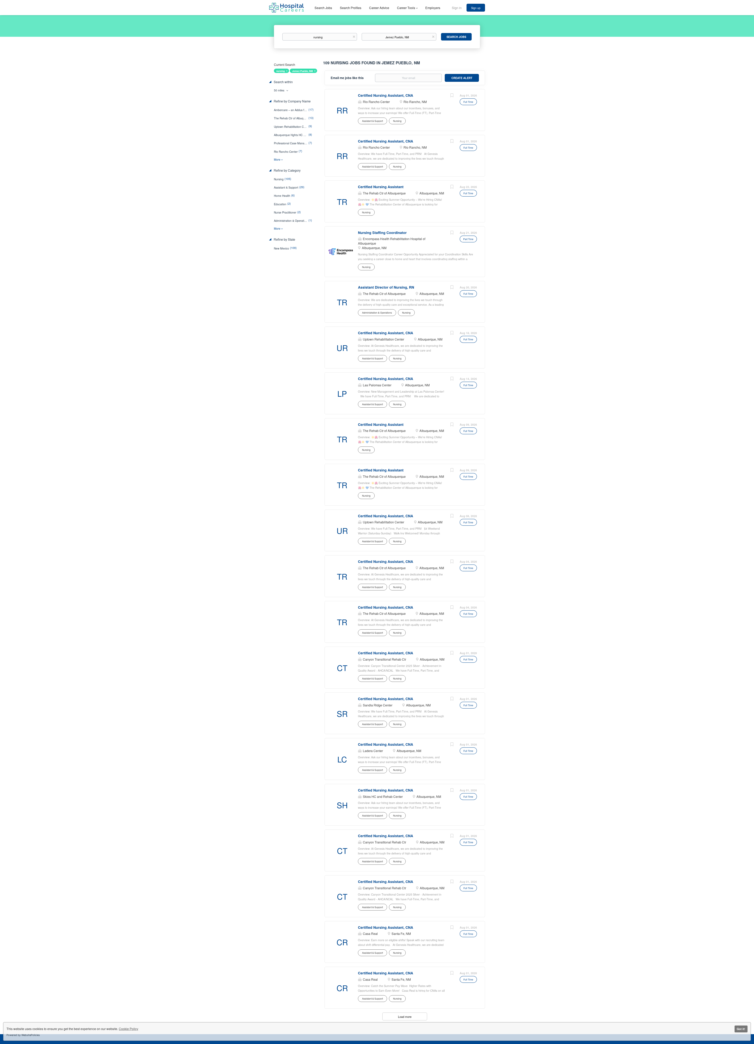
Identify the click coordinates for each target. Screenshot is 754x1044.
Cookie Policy (128, 1029)
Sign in (457, 8)
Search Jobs (456, 37)
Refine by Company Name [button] (292, 101)
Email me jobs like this (347, 78)
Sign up (475, 8)
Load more (405, 1017)
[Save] (452, 95)
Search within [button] (283, 82)
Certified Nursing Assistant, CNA (385, 95)
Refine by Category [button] (287, 170)
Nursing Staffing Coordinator (382, 232)
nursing (280, 71)
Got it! (741, 1029)
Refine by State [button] (284, 239)
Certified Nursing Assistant (381, 186)
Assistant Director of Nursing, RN (386, 287)
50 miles (279, 90)
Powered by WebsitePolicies (23, 1035)
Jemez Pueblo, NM (302, 71)
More (277, 159)
